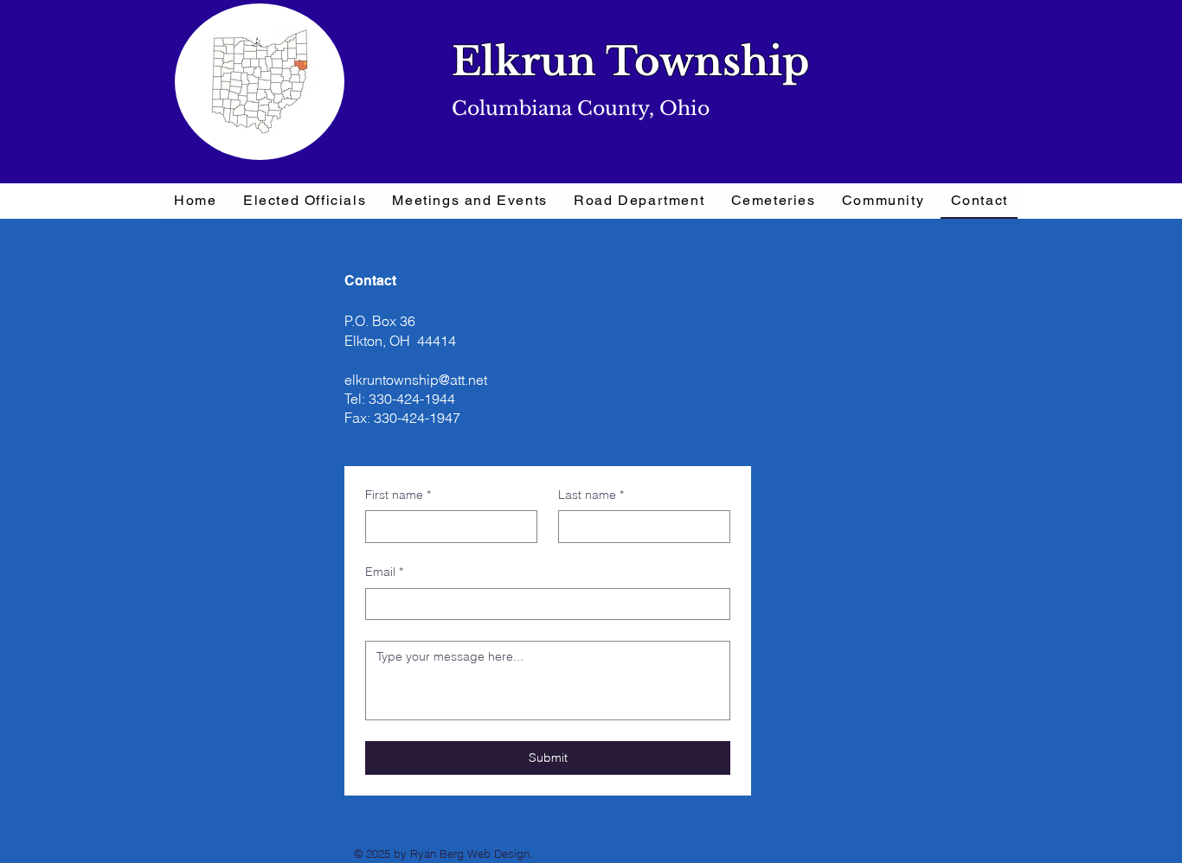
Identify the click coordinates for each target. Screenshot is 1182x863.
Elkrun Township (630, 61)
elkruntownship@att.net (415, 379)
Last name (591, 494)
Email (384, 571)
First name (398, 494)
